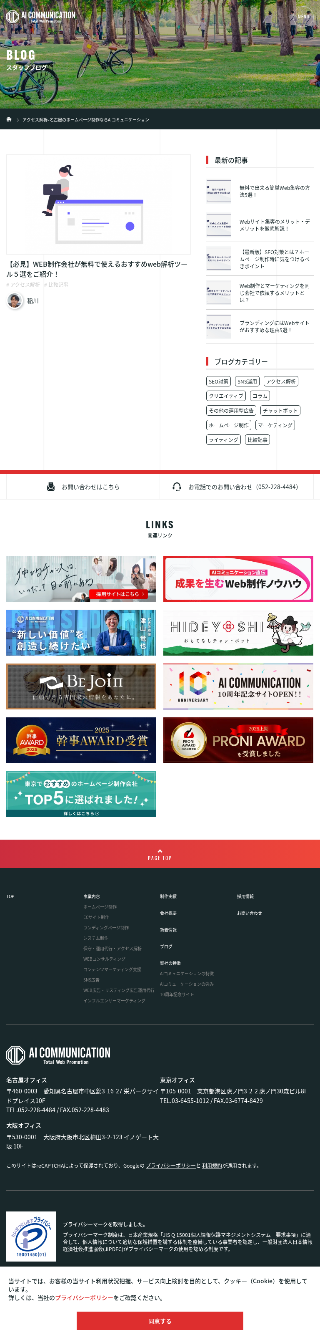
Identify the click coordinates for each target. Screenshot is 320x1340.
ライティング (223, 439)
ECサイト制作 (96, 917)
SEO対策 (218, 381)
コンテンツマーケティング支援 (112, 969)
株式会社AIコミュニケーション (9, 119)
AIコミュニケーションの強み (187, 984)
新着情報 (168, 929)
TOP (10, 896)
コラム (260, 395)
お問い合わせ (249, 913)
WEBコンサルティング (104, 959)
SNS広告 (91, 980)
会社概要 (168, 913)
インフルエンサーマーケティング (114, 1000)
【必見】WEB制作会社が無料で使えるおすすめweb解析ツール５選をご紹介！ (97, 269)
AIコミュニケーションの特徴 (187, 973)
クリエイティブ (226, 395)
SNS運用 (247, 381)
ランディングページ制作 (106, 927)
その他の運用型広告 (231, 410)
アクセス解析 (281, 381)
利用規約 (212, 1165)
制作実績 (168, 896)
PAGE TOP (160, 858)
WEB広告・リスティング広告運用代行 (119, 990)
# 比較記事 (56, 284)
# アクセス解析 (23, 284)
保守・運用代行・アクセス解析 (112, 948)
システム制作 (95, 938)
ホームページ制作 (229, 425)
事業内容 (91, 896)
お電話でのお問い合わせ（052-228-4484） (245, 486)
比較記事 (258, 439)
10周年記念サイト (177, 994)
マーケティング (275, 425)
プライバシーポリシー (84, 1297)
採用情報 (245, 896)
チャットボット (280, 410)
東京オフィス (177, 1079)
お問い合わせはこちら (91, 486)
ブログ (166, 946)
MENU (303, 17)
